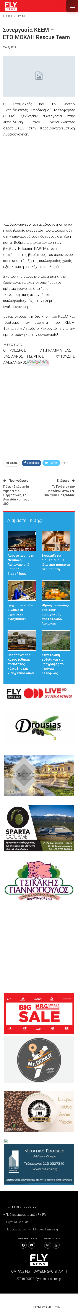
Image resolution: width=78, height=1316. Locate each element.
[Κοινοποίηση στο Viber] (47, 1245)
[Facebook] (23, 1245)
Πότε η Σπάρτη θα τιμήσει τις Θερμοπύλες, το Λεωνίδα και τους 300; (16, 495)
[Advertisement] (39, 180)
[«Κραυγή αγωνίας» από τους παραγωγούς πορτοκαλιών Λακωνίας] (56, 590)
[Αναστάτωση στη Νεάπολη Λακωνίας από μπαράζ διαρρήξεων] (22, 541)
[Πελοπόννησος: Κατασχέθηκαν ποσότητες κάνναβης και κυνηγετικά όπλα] (22, 640)
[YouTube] (31, 1245)
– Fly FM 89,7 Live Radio (19, 1207)
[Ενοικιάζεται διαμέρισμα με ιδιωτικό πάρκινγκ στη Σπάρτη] (56, 541)
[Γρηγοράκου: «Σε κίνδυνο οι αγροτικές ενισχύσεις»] (22, 590)
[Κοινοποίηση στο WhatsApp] (56, 1245)
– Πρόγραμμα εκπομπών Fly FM (25, 1214)
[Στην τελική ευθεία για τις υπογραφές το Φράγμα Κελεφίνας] (56, 640)
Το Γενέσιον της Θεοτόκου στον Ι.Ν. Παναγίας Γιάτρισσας (59, 491)
